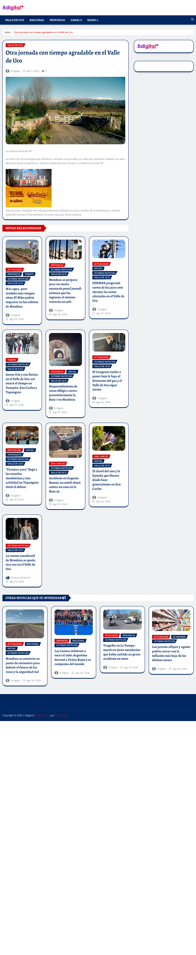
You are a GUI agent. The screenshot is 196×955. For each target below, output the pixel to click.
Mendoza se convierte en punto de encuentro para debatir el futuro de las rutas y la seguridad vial (23, 665)
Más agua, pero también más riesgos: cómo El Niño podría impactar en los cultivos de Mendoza (22, 298)
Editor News (43, 715)
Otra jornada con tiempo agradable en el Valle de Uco (43, 32)
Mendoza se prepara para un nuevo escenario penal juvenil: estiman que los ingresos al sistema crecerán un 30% (65, 291)
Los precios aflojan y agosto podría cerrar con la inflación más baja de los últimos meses (171, 653)
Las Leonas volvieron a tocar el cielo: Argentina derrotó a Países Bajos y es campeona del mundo (73, 657)
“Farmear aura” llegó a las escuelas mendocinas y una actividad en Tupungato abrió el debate (22, 478)
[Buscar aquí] (192, 19)
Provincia (57, 20)
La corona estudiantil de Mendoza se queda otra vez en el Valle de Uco (20, 562)
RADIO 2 (92, 20)
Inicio (7, 32)
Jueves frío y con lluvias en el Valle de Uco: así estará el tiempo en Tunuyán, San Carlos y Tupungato (22, 383)
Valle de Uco (14, 20)
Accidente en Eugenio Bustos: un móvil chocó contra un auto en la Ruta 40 (65, 485)
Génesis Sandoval (20, 577)
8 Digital (15, 71)
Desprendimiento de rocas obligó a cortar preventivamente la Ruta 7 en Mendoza (63, 393)
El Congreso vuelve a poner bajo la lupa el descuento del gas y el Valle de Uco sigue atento (107, 381)
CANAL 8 (76, 20)
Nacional (37, 20)
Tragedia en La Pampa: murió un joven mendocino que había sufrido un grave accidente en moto (121, 652)
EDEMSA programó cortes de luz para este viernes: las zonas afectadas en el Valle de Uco (108, 292)
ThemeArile (61, 715)
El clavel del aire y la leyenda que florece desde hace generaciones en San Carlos (106, 480)
